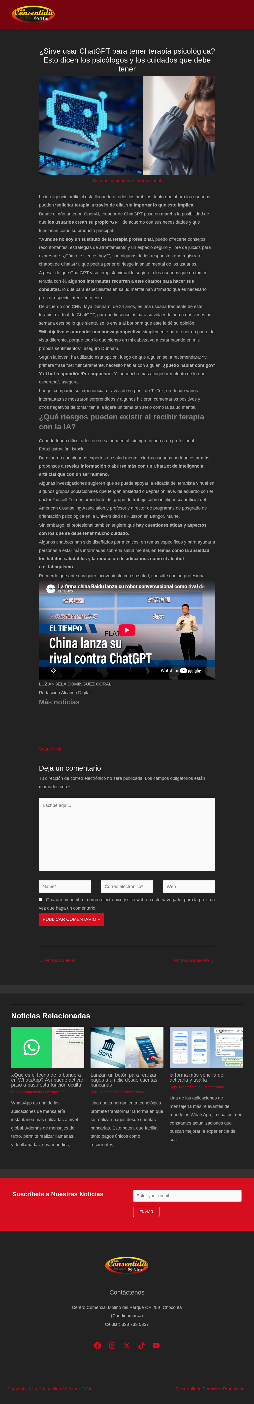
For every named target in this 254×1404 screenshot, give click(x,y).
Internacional (148, 180)
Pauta (198, 14)
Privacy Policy (227, 14)
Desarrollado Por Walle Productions (211, 1388)
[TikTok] (141, 1345)
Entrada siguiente (194, 960)
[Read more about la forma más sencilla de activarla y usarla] (206, 1047)
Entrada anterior (58, 960)
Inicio (115, 14)
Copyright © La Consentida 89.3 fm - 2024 (49, 1388)
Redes (177, 14)
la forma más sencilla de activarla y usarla (196, 1077)
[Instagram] (112, 1345)
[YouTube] (156, 1345)
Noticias (138, 14)
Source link (50, 749)
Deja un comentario (112, 180)
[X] (126, 1345)
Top (158, 14)
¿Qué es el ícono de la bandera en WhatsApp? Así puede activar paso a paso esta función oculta (47, 1080)
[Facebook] (97, 1345)
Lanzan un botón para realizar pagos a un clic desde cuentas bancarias (124, 1080)
